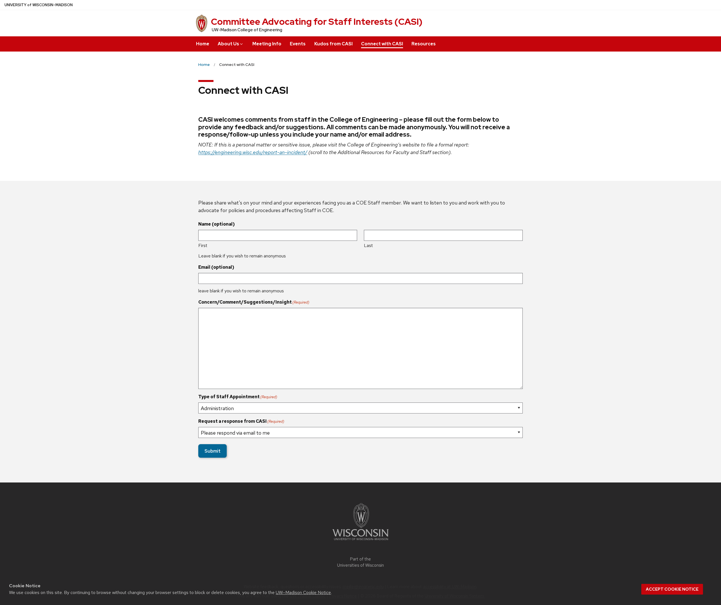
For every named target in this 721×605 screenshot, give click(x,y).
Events (298, 44)
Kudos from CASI (333, 44)
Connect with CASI (382, 44)
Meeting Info (266, 44)
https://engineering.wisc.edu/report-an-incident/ (252, 152)
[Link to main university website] (360, 541)
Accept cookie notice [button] (672, 589)
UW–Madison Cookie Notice (303, 592)
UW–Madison (39, 5)
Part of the (360, 562)
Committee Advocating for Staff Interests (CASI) (316, 21)
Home (202, 44)
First (202, 245)
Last (368, 245)
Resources (423, 44)
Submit (212, 451)
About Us (228, 44)
